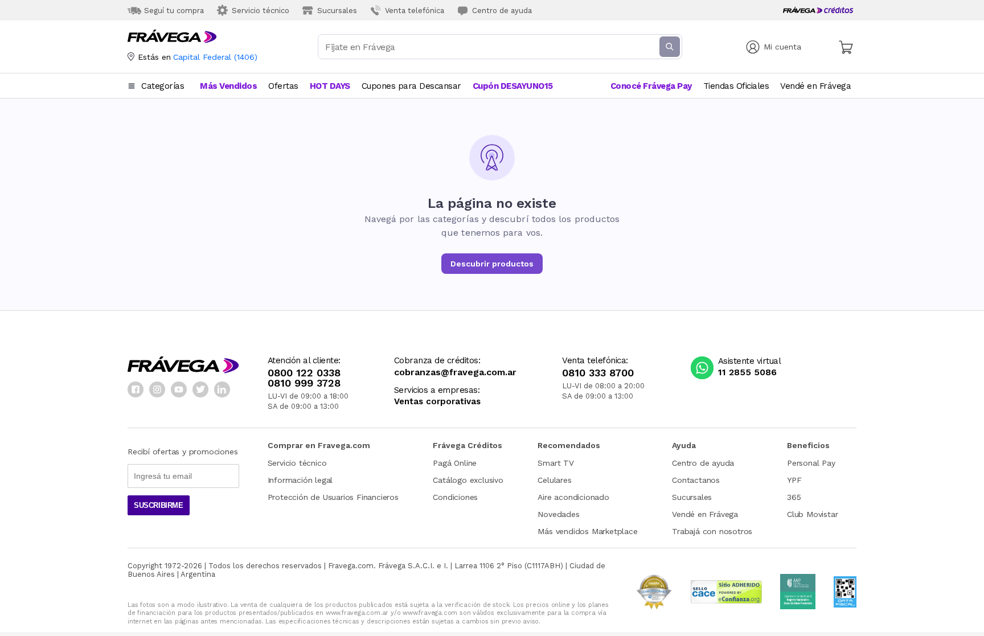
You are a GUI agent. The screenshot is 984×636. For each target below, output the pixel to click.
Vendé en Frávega (705, 514)
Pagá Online (455, 462)
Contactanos (696, 480)
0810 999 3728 (304, 383)
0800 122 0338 (304, 373)
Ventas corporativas (437, 401)
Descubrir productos (492, 263)
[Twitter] (200, 389)
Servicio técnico (297, 462)
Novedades (558, 514)
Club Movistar (812, 514)
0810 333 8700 (598, 373)
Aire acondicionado (573, 497)
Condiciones (455, 497)
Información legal (300, 480)
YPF (794, 480)
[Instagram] (157, 389)
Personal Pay (811, 462)
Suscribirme (158, 505)
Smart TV (555, 462)
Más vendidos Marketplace (587, 531)
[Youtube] (179, 389)
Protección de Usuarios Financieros (333, 497)
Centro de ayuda (703, 462)
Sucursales (692, 497)
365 (794, 497)
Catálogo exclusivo (468, 480)
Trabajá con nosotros (712, 531)
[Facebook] (136, 389)
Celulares (554, 480)
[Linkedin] (222, 389)
